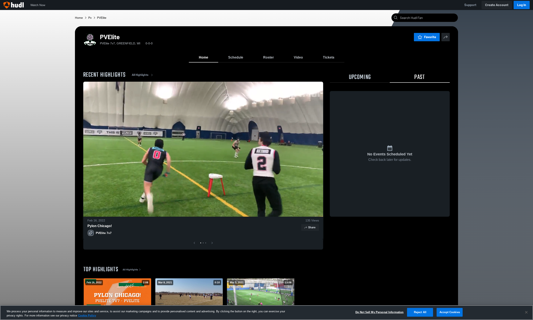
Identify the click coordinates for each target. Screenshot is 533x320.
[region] (266, 312)
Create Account (496, 5)
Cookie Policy (87, 315)
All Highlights (140, 74)
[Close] (526, 312)
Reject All (420, 312)
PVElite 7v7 (104, 233)
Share (311, 227)
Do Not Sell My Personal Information (379, 312)
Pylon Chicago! (99, 226)
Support (470, 5)
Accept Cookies (450, 312)
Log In (521, 5)
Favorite (430, 37)
